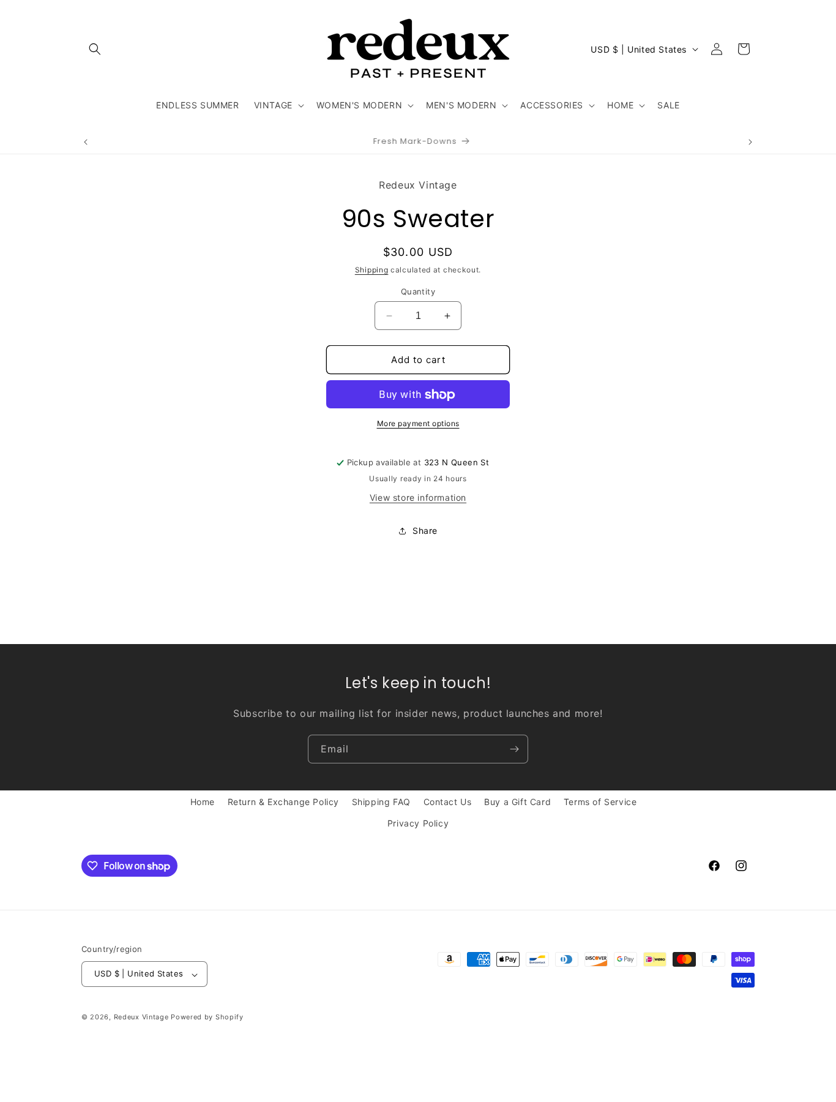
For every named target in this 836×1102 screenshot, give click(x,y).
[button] (94, 49)
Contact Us (448, 802)
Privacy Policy (418, 823)
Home (202, 802)
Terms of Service (600, 802)
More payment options (418, 424)
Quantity (418, 291)
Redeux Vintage (141, 1017)
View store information (418, 498)
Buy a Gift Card (517, 802)
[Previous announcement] (85, 142)
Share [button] (425, 530)
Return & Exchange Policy (283, 802)
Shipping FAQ (381, 802)
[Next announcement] (750, 142)
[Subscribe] (514, 749)
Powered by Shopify (207, 1017)
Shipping (372, 270)
